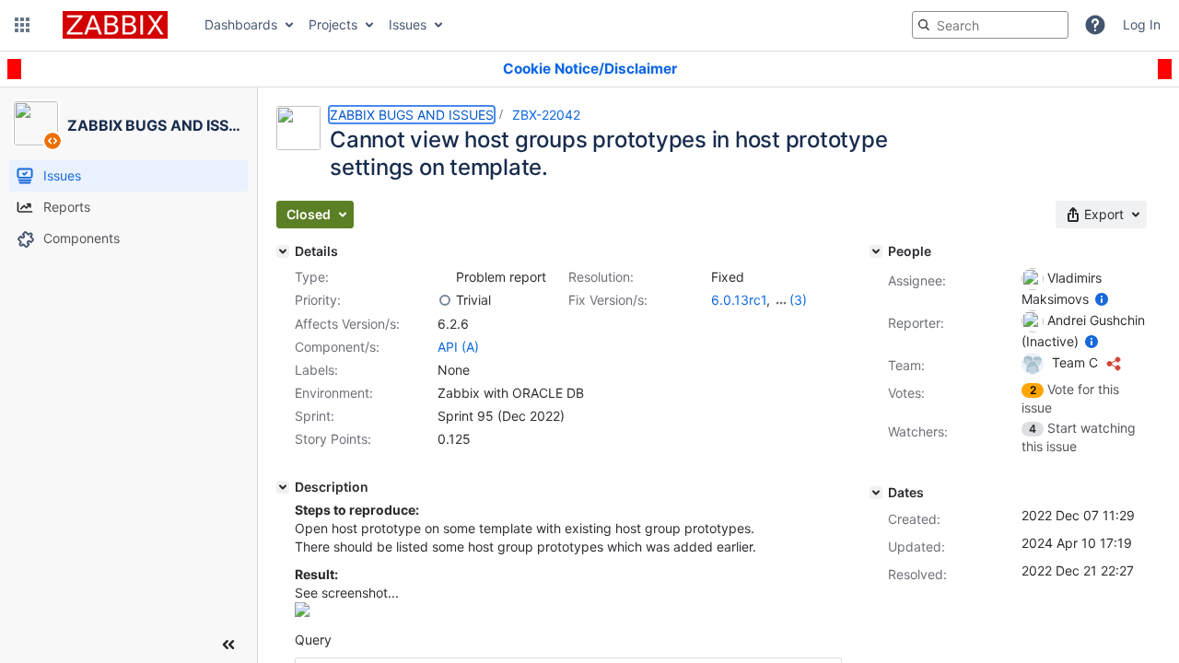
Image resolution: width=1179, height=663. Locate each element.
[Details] (282, 251)
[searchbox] (990, 25)
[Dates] (876, 492)
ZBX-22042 (546, 114)
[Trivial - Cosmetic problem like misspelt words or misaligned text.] (445, 300)
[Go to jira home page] (115, 24)
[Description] (282, 487)
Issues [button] (407, 24)
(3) (798, 300)
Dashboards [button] (240, 24)
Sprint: (314, 416)
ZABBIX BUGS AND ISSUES (412, 114)
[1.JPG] (302, 612)
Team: (906, 365)
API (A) (458, 347)
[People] (876, 251)
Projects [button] (333, 24)
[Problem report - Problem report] (445, 277)
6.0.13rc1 (738, 300)
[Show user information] (1101, 299)
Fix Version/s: (608, 300)
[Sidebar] (228, 644)
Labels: (316, 370)
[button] (22, 24)
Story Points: (333, 439)
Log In (1142, 24)
